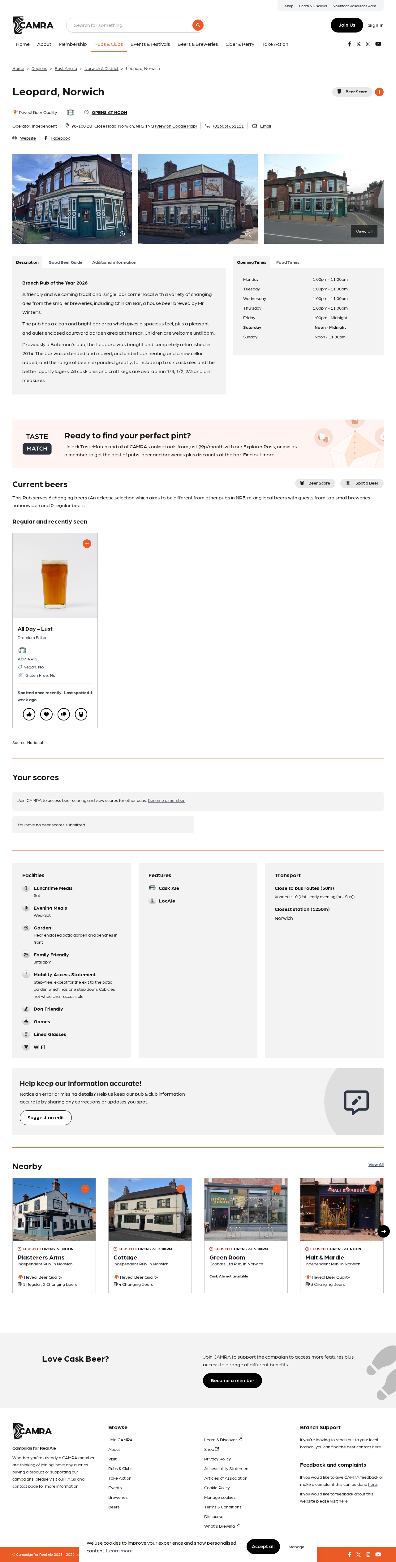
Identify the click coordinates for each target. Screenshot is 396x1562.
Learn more (119, 1551)
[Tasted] (81, 714)
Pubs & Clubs (120, 1468)
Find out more (258, 454)
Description (27, 261)
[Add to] (379, 92)
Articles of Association (226, 1477)
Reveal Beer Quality (37, 112)
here (376, 1446)
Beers (114, 1506)
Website (28, 137)
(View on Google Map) (176, 125)
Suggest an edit (46, 1117)
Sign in (376, 25)
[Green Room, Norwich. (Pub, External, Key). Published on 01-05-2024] (245, 1235)
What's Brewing (220, 1525)
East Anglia (66, 68)
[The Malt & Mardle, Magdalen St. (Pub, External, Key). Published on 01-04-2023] (341, 1235)
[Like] (29, 714)
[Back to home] (33, 25)
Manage (296, 1546)
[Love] (46, 714)
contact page (25, 1485)
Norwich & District (101, 68)
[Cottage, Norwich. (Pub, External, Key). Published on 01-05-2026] (150, 1235)
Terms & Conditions (223, 1506)
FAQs (70, 1478)
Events (115, 1487)
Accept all (263, 1546)
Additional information (114, 261)
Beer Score (356, 91)
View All (376, 1164)
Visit (112, 1458)
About (114, 1449)
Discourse (213, 1516)
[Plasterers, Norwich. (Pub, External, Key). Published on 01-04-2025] (54, 1235)
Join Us (346, 25)
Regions (39, 68)
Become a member (166, 800)
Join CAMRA (120, 1439)
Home (18, 68)
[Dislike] (64, 714)
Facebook (60, 137)
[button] (383, 1231)
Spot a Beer (366, 482)
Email (265, 125)
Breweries (118, 1497)
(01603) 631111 (228, 125)
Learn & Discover (313, 5)
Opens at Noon (109, 112)
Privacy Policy (217, 1458)
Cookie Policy (217, 1487)
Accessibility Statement (227, 1468)
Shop (289, 5)
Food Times (287, 261)
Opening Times (251, 261)
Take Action (119, 1477)
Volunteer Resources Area (354, 5)
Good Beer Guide (65, 261)
